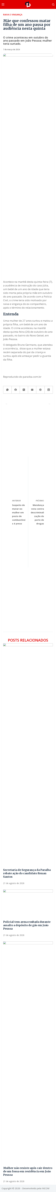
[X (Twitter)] (24, 390)
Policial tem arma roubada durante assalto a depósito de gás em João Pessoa (26, 925)
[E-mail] (32, 390)
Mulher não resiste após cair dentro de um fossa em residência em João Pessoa (27, 1171)
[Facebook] (16, 390)
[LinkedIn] (49, 390)
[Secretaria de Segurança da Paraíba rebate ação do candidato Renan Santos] (28, 754)
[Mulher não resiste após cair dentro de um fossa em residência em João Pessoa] (28, 1052)
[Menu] (3, 4)
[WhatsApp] (7, 390)
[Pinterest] (40, 390)
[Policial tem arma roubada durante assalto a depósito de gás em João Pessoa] (28, 903)
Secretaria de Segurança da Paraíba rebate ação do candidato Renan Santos (27, 873)
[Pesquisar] (53, 4)
